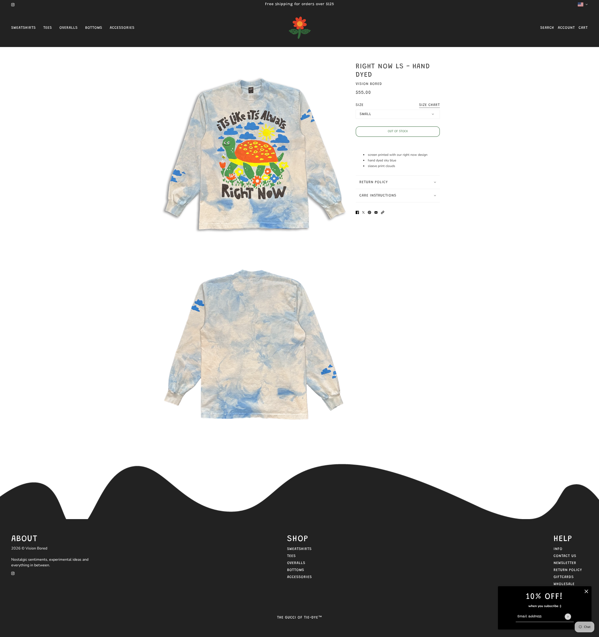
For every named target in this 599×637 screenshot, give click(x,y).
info (558, 549)
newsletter (565, 563)
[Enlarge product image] (253, 158)
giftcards (564, 577)
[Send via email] (376, 212)
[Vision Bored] (299, 28)
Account (566, 28)
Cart (583, 28)
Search (547, 28)
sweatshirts (299, 549)
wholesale (564, 584)
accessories (299, 577)
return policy (568, 570)
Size (398, 105)
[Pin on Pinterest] (369, 212)
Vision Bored (369, 84)
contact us (565, 556)
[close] (586, 591)
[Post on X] (363, 212)
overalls (296, 563)
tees (291, 556)
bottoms (295, 570)
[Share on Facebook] (357, 212)
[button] (382, 212)
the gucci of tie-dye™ (299, 617)
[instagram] (12, 4)
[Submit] (568, 616)
